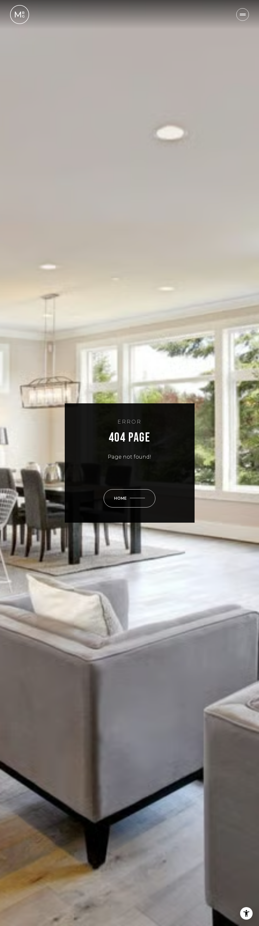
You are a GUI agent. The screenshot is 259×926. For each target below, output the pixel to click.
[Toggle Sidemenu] (242, 14)
